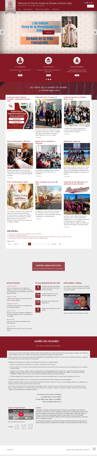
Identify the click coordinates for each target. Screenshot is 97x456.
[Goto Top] (94, 449)
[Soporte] (92, 3)
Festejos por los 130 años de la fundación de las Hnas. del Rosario (18, 322)
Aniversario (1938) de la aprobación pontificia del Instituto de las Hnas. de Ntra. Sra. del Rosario (51, 288)
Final (60, 244)
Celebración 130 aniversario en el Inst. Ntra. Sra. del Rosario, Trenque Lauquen (19, 299)
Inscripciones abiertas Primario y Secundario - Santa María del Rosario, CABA (18, 99)
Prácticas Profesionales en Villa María (18, 141)
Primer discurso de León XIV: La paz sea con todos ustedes (19, 329)
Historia (73, 449)
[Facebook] (85, 3)
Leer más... (10, 130)
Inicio (9, 244)
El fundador (20, 67)
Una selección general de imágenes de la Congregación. (48, 268)
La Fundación (48, 67)
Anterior (15, 244)
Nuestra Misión (79, 449)
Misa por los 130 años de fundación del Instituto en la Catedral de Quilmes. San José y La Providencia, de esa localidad (19, 314)
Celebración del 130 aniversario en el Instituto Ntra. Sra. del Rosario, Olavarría (19, 306)
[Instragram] (87, 3)
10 (48, 244)
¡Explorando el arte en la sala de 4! (46, 97)
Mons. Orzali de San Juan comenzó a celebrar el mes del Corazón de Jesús (28, 238)
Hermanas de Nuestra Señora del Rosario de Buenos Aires (45, 3)
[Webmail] (89, 3)
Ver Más (48, 32)
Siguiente (54, 244)
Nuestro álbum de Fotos (48, 265)
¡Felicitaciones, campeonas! (72, 141)
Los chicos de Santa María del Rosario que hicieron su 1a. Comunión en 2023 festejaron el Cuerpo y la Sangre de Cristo (40, 236)
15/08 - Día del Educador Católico (17, 182)
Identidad (68, 449)
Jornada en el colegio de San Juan (17, 235)
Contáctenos (86, 449)
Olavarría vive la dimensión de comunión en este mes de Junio (25, 234)
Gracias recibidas (77, 67)
